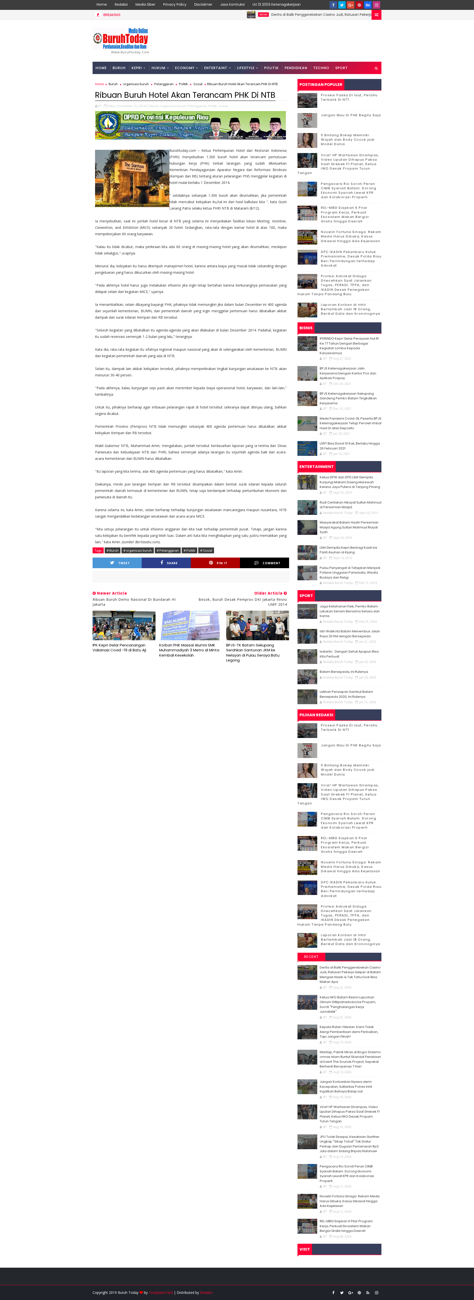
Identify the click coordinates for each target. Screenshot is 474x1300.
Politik (271, 67)
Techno (321, 67)
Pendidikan (296, 67)
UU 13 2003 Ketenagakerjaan (277, 4)
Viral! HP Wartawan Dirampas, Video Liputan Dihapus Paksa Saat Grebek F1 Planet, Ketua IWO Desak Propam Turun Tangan (338, 164)
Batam (233, 14)
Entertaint (215, 67)
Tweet (124, 563)
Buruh (119, 67)
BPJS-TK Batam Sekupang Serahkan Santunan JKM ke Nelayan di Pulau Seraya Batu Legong (252, 652)
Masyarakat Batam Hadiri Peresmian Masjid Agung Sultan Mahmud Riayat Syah (349, 527)
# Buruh (112, 550)
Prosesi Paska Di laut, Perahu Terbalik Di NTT (349, 97)
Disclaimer (203, 4)
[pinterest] (359, 5)
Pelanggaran (164, 84)
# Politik (189, 550)
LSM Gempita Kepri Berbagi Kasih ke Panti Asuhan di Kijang (348, 550)
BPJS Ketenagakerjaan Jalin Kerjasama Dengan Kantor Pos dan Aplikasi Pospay (348, 373)
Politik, (213, 106)
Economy (185, 67)
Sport (341, 67)
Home (102, 4)
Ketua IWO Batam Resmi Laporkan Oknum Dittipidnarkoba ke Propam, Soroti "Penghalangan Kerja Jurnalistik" (348, 1004)
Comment (271, 563)
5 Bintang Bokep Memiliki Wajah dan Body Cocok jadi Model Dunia (348, 139)
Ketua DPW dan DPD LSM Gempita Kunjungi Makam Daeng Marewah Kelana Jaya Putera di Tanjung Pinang (350, 482)
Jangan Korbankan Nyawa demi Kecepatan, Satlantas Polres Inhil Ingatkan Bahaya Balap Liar (346, 1086)
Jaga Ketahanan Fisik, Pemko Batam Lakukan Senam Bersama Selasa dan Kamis (350, 611)
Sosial (197, 84)
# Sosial (206, 550)
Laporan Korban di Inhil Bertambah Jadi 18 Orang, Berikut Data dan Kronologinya (350, 309)
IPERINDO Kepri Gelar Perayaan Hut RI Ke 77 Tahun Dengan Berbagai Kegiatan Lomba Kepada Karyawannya (349, 345)
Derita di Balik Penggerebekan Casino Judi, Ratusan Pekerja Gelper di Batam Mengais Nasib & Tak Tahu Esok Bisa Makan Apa (347, 14)
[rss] (368, 1292)
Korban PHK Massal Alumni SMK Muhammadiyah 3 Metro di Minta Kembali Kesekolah (189, 650)
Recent (311, 956)
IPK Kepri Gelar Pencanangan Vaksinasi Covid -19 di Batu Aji (119, 647)
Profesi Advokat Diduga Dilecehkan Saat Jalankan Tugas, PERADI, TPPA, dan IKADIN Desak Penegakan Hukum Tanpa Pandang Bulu (334, 285)
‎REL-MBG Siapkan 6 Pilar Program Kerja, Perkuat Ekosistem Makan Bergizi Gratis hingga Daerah (345, 214)
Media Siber (145, 4)
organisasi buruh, (173, 106)
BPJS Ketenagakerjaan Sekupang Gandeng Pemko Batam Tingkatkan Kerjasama (348, 398)
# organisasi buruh (137, 550)
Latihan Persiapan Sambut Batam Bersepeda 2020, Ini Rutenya (346, 694)
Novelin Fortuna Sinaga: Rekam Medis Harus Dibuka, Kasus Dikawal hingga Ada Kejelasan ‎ (351, 236)
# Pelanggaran (168, 550)
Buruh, (154, 106)
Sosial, (223, 106)
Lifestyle (246, 67)
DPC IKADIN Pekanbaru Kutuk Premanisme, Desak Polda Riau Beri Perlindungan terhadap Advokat (351, 259)
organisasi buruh (136, 84)
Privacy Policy (174, 4)
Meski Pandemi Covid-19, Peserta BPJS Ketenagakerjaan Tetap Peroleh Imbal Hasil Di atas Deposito (350, 423)
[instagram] (376, 5)
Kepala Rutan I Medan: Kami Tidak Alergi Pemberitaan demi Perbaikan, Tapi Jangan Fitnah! (349, 1032)
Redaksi (121, 4)
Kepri (137, 67)
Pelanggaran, (197, 106)
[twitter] (342, 5)
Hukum (158, 67)
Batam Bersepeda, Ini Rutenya (344, 671)
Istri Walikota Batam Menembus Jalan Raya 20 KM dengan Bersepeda (350, 634)
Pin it (222, 563)
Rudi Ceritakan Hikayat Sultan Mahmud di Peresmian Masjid (350, 505)
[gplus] (350, 5)
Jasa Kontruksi (232, 4)
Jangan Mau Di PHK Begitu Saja (351, 115)
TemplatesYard (161, 1292)
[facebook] (333, 5)
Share (172, 563)
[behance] (368, 5)
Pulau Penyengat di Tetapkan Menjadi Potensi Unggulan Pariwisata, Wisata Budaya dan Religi (350, 572)
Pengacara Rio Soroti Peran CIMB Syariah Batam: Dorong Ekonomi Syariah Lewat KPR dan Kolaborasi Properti (348, 190)
